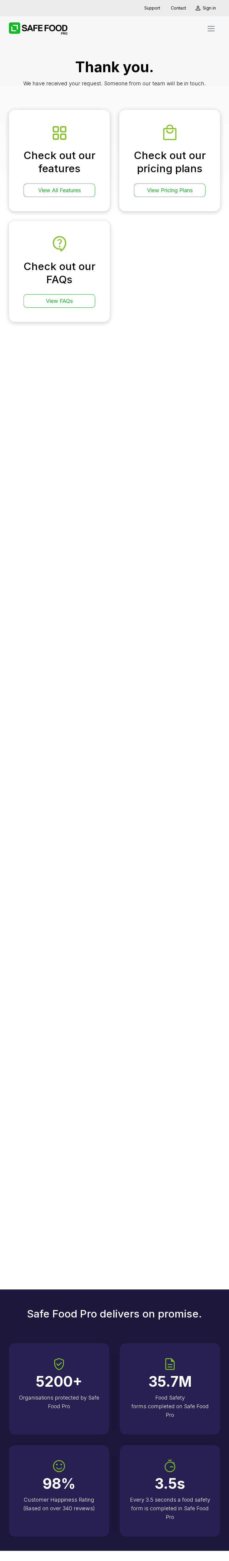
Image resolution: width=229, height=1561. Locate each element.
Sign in (209, 7)
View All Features (59, 190)
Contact (178, 7)
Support (152, 7)
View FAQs (59, 301)
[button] (211, 28)
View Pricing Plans (170, 190)
